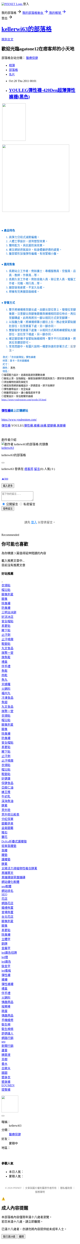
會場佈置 (7, 912)
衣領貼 (5, 585)
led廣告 (6, 961)
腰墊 (4, 855)
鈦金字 (5, 966)
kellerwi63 (7, 447)
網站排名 (7, 890)
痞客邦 (28, 469)
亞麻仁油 (7, 787)
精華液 (5, 1054)
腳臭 (4, 598)
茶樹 (4, 1059)
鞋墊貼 (5, 643)
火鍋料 (5, 688)
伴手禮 (5, 666)
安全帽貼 (7, 621)
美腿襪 (61, 425)
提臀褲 (5, 1089)
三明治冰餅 (8, 612)
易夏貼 (5, 625)
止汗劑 (5, 634)
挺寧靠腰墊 (8, 846)
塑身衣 (5, 1077)
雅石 (4, 832)
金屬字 (5, 948)
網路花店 (7, 903)
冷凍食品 (7, 697)
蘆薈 (4, 1050)
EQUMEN (8, 1085)
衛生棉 (5, 1024)
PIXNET (17, 1188)
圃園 (4, 1072)
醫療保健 (32, 58)
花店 (4, 898)
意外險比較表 (10, 814)
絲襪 (43, 425)
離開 (21, 1236)
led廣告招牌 (9, 952)
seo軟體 (6, 886)
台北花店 (7, 916)
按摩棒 (5, 1006)
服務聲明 (40, 1191)
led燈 (4, 957)
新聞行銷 (7, 1045)
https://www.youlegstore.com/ (19, 419)
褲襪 (37, 425)
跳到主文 (7, 39)
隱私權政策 (66, 1188)
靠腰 (4, 850)
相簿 (12, 65)
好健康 (5, 778)
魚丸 (4, 679)
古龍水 (5, 1068)
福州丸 (5, 693)
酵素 (4, 805)
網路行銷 (7, 1038)
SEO (4, 894)
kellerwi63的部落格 (26, 29)
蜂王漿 (5, 792)
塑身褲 (5, 1081)
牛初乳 (5, 796)
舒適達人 (7, 1033)
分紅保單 (7, 819)
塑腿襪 (51, 425)
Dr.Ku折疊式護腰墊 (14, 841)
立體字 (5, 939)
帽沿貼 (5, 589)
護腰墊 (5, 859)
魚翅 (4, 702)
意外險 (5, 810)
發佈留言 (8, 508)
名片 (12, 74)
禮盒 (4, 661)
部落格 (13, 70)
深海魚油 (7, 801)
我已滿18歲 (9, 1236)
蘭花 (4, 837)
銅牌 (4, 943)
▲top (4, 478)
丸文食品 (7, 648)
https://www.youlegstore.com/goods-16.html (23, 399)
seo (3, 1041)
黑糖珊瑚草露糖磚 (13, 877)
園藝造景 (7, 823)
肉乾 (4, 675)
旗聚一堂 (7, 652)
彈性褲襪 (7, 984)
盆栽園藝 (7, 828)
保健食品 (7, 783)
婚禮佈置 (7, 907)
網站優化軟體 (10, 881)
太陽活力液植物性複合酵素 (19, 868)
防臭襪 (5, 607)
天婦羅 (5, 684)
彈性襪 (5, 410)
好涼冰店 (7, 616)
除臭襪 (5, 603)
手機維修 (7, 1020)
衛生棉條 (7, 1029)
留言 (37, 469)
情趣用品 (7, 1002)
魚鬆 (4, 670)
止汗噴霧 (7, 639)
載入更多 (8, 485)
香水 (4, 1063)
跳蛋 (4, 1011)
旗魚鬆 (5, 657)
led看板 (6, 970)
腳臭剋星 (7, 594)
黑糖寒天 (7, 873)
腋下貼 (5, 630)
